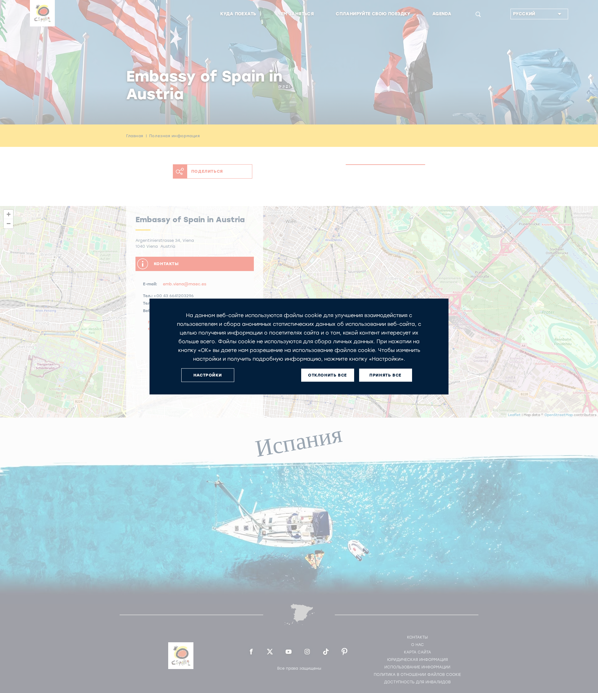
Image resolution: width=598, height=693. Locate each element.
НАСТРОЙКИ (207, 375)
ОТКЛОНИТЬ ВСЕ (327, 375)
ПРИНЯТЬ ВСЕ (385, 375)
